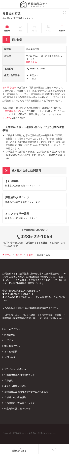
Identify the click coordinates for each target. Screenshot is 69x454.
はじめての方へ (12, 329)
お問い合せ (9, 357)
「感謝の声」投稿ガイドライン (19, 402)
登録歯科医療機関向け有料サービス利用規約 (26, 391)
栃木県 (6, 87)
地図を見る (31, 62)
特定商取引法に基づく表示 (17, 408)
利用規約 (8, 380)
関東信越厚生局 (12, 111)
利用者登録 (9, 334)
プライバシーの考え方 (15, 369)
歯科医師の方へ (12, 346)
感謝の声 (62, 31)
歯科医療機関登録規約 (15, 386)
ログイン (8, 340)
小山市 (13, 87)
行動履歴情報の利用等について (19, 375)
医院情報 (7, 31)
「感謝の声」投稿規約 (15, 397)
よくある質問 (10, 351)
